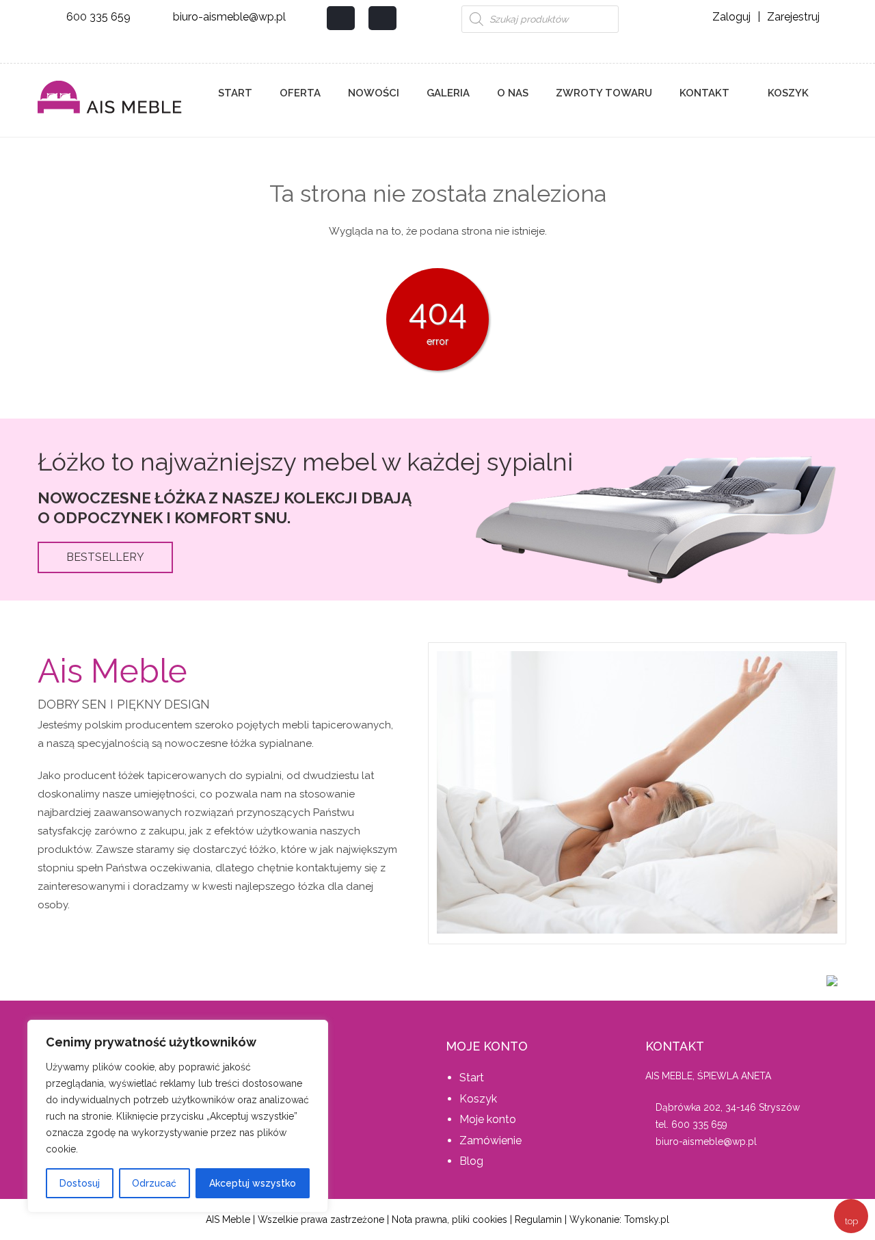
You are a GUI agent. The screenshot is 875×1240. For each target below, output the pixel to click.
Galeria (448, 93)
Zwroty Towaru (604, 93)
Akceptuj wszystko (252, 1183)
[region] (177, 1116)
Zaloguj (731, 16)
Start (235, 93)
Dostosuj (79, 1183)
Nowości (373, 93)
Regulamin (538, 1219)
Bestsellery (105, 557)
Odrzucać (154, 1183)
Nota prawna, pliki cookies (449, 1219)
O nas (512, 93)
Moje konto (487, 1119)
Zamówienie (490, 1140)
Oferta (300, 93)
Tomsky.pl (646, 1219)
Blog (471, 1161)
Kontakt (704, 93)
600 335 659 (98, 16)
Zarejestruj (793, 16)
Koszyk (787, 93)
